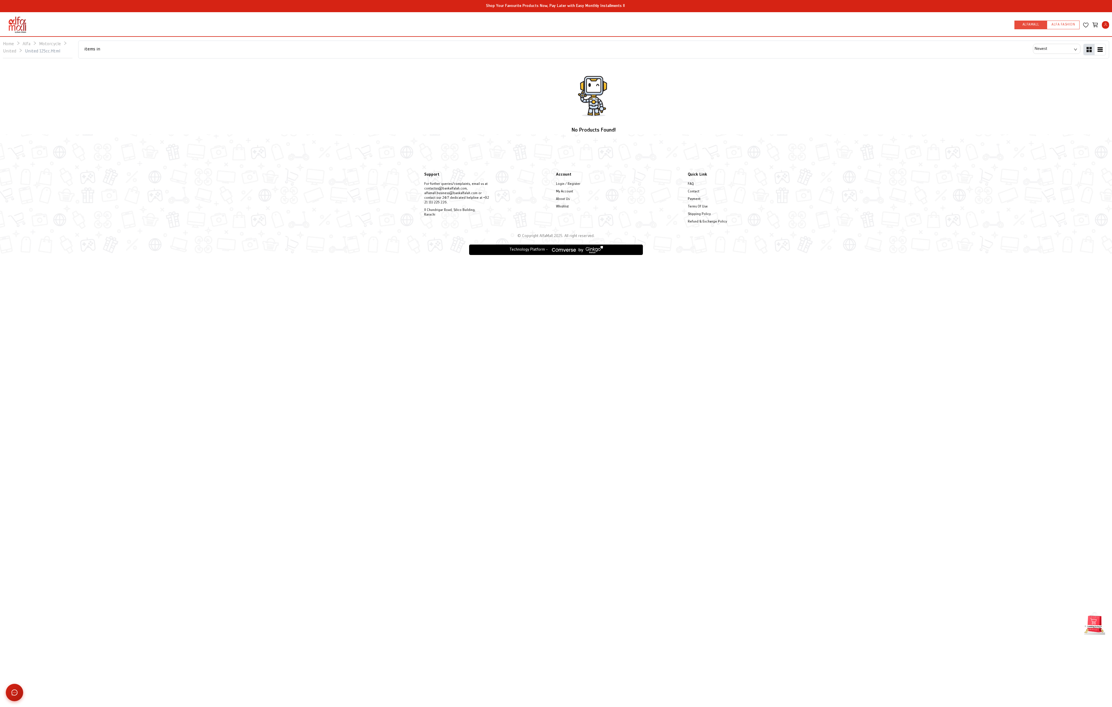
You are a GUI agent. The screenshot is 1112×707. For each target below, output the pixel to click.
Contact (693, 191)
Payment (694, 199)
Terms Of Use (698, 206)
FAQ (691, 184)
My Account (564, 191)
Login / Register (568, 184)
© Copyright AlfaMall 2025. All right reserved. (556, 236)
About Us (563, 199)
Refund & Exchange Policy (707, 221)
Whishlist (562, 206)
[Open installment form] (1094, 623)
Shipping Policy (699, 214)
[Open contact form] (14, 692)
